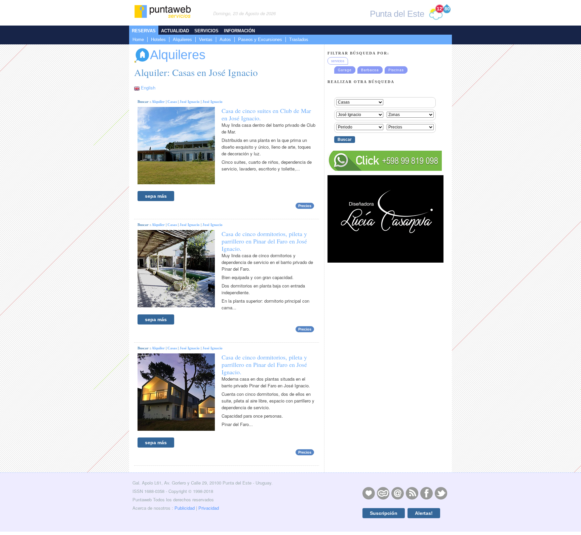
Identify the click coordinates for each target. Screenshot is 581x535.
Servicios (206, 30)
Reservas (144, 30)
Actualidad (175, 30)
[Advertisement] (384, 403)
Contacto (397, 493)
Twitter (441, 493)
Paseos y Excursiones (260, 39)
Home (138, 39)
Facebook (426, 493)
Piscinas (396, 70)
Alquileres (182, 39)
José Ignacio (190, 102)
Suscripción (383, 513)
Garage (345, 70)
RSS (412, 493)
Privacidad (208, 508)
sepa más (156, 196)
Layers (383, 493)
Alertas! (424, 513)
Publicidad (185, 508)
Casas (172, 102)
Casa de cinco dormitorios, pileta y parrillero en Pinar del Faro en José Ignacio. (264, 241)
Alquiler (158, 102)
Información (239, 30)
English (148, 87)
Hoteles (158, 39)
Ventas (205, 39)
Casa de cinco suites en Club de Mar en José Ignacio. (266, 114)
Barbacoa (370, 70)
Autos (225, 39)
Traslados (298, 39)
